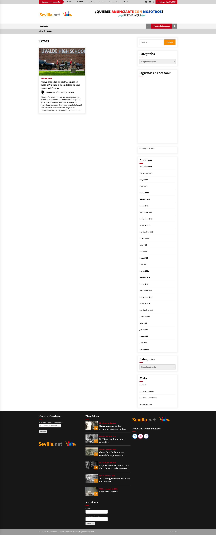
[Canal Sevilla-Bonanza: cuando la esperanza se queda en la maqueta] (92, 451)
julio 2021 (143, 245)
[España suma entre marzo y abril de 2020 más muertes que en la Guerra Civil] (92, 465)
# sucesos (102, 2)
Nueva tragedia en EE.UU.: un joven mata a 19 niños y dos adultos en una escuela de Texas (60, 85)
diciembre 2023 (146, 167)
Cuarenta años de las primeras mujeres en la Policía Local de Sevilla (111, 427)
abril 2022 (143, 186)
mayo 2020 (144, 336)
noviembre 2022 (146, 173)
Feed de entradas (147, 391)
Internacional (46, 78)
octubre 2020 (145, 303)
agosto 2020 (145, 316)
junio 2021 (144, 251)
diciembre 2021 (146, 212)
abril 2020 (143, 342)
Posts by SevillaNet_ (147, 148)
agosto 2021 (145, 238)
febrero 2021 (145, 277)
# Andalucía (90, 2)
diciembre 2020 (146, 290)
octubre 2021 (145, 225)
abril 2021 (143, 264)
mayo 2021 (144, 258)
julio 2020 (143, 323)
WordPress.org (146, 404)
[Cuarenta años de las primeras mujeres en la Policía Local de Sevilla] (92, 425)
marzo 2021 (144, 271)
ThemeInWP (89, 532)
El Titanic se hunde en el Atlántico (112, 440)
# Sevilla (69, 2)
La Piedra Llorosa (108, 491)
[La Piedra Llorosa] (92, 491)
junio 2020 (144, 329)
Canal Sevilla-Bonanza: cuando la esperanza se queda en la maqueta (111, 454)
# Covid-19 (79, 2)
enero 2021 (144, 284)
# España (126, 2)
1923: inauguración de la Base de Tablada (114, 480)
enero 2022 (144, 206)
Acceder (143, 385)
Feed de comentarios (148, 398)
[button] (148, 26)
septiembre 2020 (146, 310)
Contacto (44, 26)
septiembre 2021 (146, 232)
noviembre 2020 (146, 297)
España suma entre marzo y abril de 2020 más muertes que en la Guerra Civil (114, 467)
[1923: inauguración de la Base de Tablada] (92, 478)
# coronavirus (114, 2)
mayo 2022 (144, 180)
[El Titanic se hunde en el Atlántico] (92, 438)
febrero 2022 (145, 199)
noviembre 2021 (146, 219)
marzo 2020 (144, 349)
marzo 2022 (144, 193)
